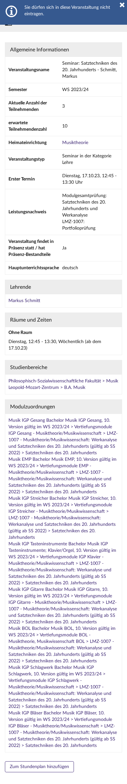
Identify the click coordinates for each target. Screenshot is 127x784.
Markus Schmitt (24, 301)
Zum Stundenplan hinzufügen (39, 766)
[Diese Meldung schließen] (122, 5)
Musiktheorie (75, 142)
